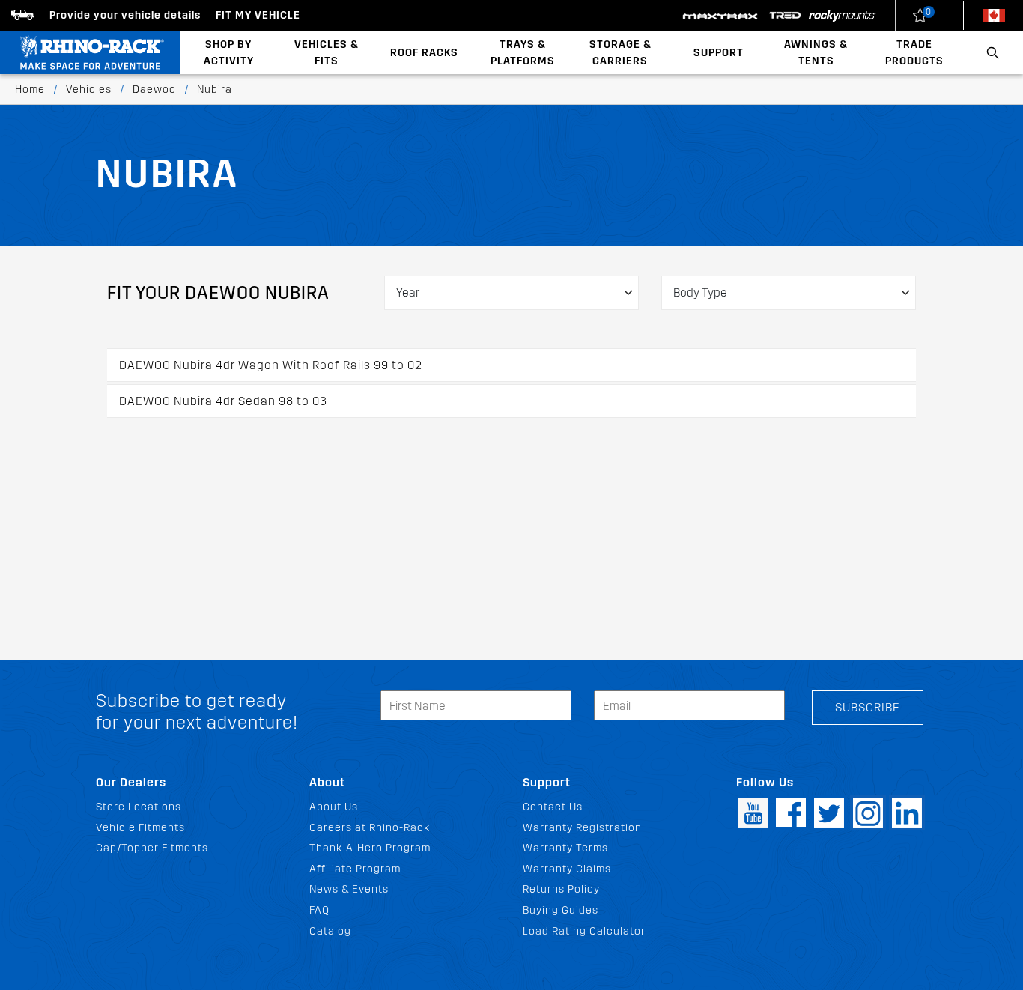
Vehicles (89, 89)
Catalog (330, 931)
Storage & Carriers (620, 52)
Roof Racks (424, 52)
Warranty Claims (567, 869)
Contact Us (553, 807)
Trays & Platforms (523, 52)
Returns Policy (561, 889)
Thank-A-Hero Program (370, 848)
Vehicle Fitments (140, 828)
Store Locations (138, 807)
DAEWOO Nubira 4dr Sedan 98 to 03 (223, 401)
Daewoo (154, 89)
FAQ (319, 910)
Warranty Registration (582, 828)
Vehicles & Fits (326, 52)
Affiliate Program (355, 869)
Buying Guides (560, 910)
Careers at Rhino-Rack (369, 828)
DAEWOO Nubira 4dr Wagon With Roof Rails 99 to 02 (270, 365)
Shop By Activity (229, 52)
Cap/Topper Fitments (152, 848)
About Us (333, 807)
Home (30, 89)
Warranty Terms (565, 848)
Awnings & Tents (816, 52)
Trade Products (914, 52)
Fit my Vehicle (258, 15)
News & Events (349, 889)
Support (718, 52)
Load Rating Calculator (584, 931)
